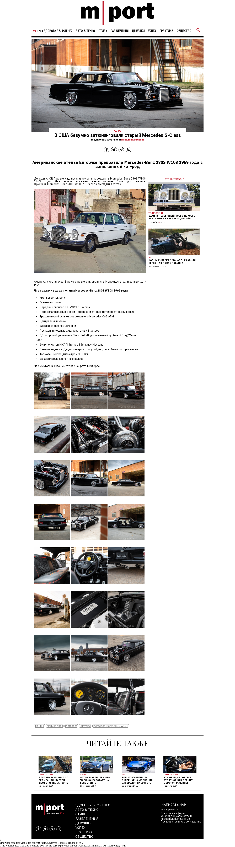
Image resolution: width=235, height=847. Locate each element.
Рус (33, 30)
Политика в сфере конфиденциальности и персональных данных (176, 815)
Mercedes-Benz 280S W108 (110, 726)
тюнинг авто (54, 726)
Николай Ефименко (132, 139)
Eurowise (85, 726)
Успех (152, 31)
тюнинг (39, 726)
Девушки (138, 31)
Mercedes (71, 726)
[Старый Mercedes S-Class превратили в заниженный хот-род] (52, 411)
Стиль (102, 31)
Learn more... (94, 845)
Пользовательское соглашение (181, 821)
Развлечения (120, 31)
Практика (166, 31)
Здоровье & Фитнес (58, 31)
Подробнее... (75, 842)
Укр (40, 30)
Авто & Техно (85, 31)
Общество (184, 31)
